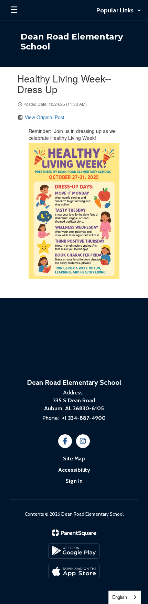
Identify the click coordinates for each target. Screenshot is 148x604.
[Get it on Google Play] (74, 551)
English (119, 597)
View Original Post (44, 117)
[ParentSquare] (74, 533)
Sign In (74, 481)
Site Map (74, 458)
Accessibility (74, 470)
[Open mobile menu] (14, 10)
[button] (118, 10)
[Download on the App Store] (74, 571)
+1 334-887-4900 (84, 418)
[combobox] (124, 597)
